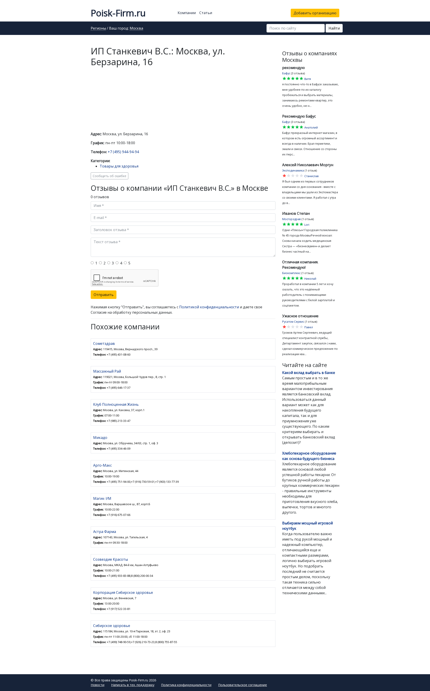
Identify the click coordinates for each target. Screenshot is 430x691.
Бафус (286, 73)
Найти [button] (334, 28)
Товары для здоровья (119, 166)
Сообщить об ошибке (109, 176)
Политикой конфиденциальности (209, 307)
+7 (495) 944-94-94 (123, 151)
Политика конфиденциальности (186, 685)
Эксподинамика (293, 170)
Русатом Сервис (293, 322)
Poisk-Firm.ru (118, 13)
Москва (136, 28)
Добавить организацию (315, 13)
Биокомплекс (291, 273)
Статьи (205, 12)
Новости (97, 685)
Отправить (104, 294)
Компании (187, 12)
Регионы (98, 28)
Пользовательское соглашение (242, 685)
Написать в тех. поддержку (132, 685)
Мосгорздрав (291, 219)
